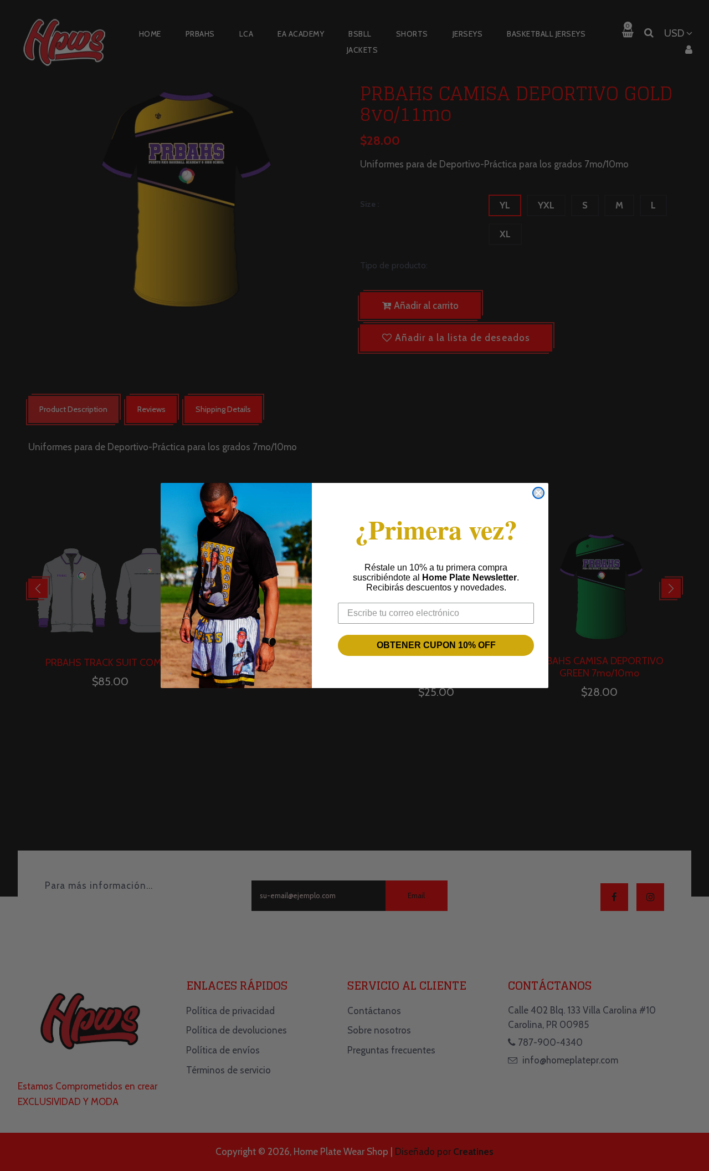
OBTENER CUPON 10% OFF (436, 645)
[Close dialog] (538, 492)
